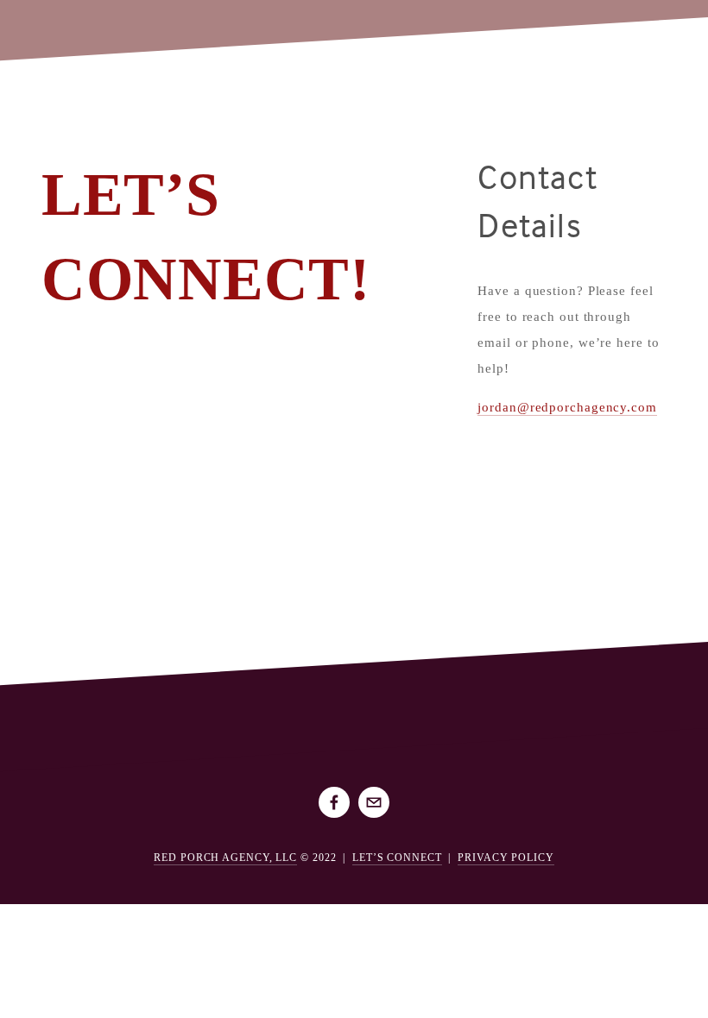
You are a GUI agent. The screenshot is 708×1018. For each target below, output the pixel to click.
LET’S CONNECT (397, 857)
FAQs (138, 26)
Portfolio (69, 26)
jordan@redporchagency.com (567, 407)
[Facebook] (334, 802)
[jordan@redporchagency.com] (373, 802)
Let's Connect (217, 26)
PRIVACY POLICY (506, 857)
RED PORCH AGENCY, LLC (225, 857)
